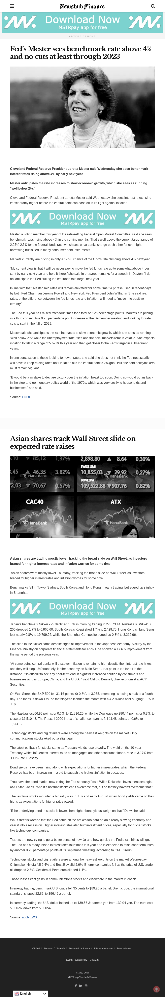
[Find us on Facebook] (76, 986)
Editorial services (103, 948)
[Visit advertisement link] (82, 22)
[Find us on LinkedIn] (80, 986)
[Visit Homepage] (82, 6)
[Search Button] (153, 6)
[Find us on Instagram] (86, 986)
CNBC (26, 397)
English (25, 993)
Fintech (61, 948)
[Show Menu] (12, 6)
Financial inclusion (79, 948)
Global (36, 948)
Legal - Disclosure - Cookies (82, 959)
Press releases (124, 948)
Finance (48, 948)
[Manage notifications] (156, 989)
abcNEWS (29, 917)
